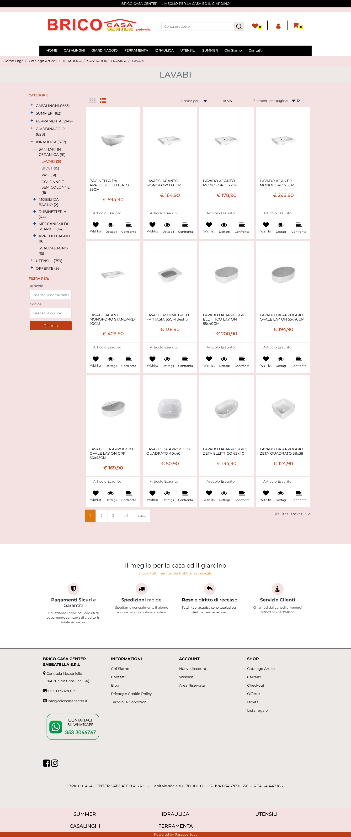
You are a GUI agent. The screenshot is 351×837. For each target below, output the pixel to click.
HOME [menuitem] (51, 50)
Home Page (13, 61)
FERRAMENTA (175, 826)
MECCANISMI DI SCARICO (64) (53, 226)
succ (142, 515)
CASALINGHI (85, 826)
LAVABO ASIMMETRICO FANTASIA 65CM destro (167, 317)
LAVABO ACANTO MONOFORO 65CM (220, 183)
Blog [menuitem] (115, 685)
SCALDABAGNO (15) (53, 251)
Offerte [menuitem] (253, 693)
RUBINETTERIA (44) (52, 214)
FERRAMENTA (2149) (54, 121)
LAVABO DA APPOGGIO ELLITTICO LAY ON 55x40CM (224, 319)
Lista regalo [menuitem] (257, 710)
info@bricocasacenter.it (67, 701)
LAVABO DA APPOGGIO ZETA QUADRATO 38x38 (281, 451)
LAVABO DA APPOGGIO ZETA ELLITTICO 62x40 (224, 451)
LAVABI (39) (52, 161)
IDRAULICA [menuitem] (164, 50)
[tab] (95, 101)
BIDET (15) (50, 168)
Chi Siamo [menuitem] (233, 50)
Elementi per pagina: (270, 101)
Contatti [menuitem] (256, 50)
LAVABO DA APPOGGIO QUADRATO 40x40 (168, 451)
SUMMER (85, 814)
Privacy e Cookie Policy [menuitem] (131, 693)
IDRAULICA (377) (51, 142)
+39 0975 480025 (62, 691)
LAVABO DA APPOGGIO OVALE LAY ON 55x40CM (282, 317)
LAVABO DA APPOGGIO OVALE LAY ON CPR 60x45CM (111, 453)
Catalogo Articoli (43, 61)
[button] (239, 26)
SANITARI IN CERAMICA (107, 61)
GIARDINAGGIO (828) (50, 131)
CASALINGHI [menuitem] (74, 50)
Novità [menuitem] (253, 702)
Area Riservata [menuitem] (192, 685)
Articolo (36, 286)
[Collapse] (31, 141)
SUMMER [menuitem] (210, 50)
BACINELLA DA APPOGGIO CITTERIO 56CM (109, 185)
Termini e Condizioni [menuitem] (129, 702)
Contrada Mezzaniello (64, 673)
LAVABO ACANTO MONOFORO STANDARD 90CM (112, 319)
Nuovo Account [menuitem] (192, 668)
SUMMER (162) (48, 113)
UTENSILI (266, 814)
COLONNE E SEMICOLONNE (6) (56, 187)
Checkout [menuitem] (255, 685)
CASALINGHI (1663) (53, 105)
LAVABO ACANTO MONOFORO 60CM (163, 183)
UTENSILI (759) (49, 260)
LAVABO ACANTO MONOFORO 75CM (277, 183)
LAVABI (138, 61)
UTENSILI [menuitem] (188, 50)
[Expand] (31, 105)
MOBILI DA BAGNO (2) (49, 202)
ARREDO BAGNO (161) (54, 239)
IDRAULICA (72, 61)
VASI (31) (49, 175)
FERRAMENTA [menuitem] (136, 50)
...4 (126, 515)
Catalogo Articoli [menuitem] (262, 668)
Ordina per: (190, 101)
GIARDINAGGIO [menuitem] (104, 50)
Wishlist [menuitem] (186, 677)
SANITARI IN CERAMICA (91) (52, 152)
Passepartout (186, 834)
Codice (35, 304)
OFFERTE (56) (48, 268)
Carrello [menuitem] (254, 677)
